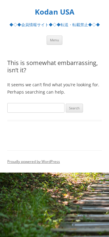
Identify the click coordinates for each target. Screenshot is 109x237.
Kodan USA (54, 12)
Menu (54, 40)
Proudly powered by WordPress (33, 161)
